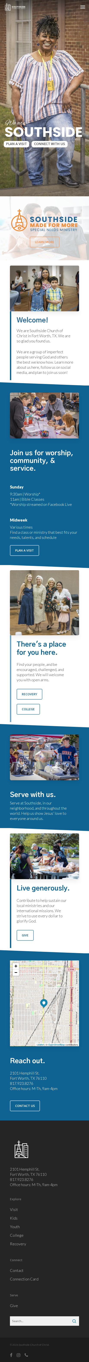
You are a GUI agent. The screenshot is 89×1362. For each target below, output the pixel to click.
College (17, 1235)
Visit (14, 1209)
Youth (15, 1226)
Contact (17, 1270)
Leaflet (40, 1044)
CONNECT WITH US (49, 144)
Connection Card (24, 1279)
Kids (13, 1218)
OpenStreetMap (56, 1044)
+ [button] (15, 966)
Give (14, 1305)
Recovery (18, 1243)
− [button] (15, 972)
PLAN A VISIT (16, 144)
